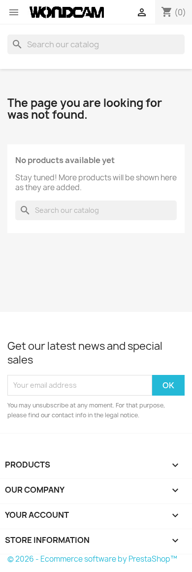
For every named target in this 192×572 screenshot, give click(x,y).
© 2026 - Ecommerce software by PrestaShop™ (92, 559)
